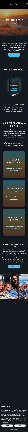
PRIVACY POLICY (12, 419)
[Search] (23, 4)
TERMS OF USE (5, 422)
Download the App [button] (14, 55)
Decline (20, 425)
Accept (7, 425)
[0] (26, 4)
